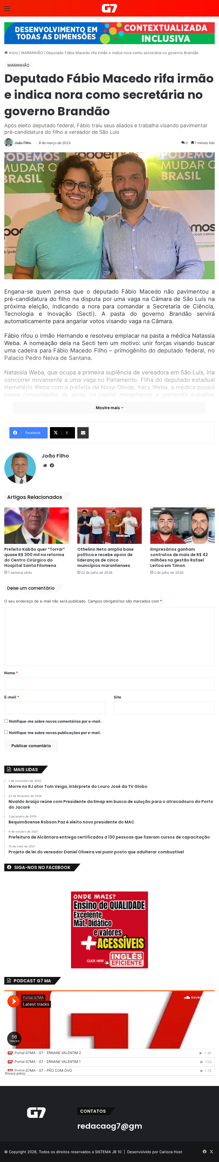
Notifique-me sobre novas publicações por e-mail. (55, 732)
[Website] (45, 465)
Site (117, 697)
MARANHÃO (32, 52)
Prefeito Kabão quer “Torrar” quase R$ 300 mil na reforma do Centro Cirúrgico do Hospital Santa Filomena (34, 557)
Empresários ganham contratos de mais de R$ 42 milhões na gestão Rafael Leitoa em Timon (179, 557)
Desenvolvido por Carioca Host (154, 1151)
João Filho (23, 143)
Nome (11, 673)
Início (13, 52)
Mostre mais (108, 407)
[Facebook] (51, 465)
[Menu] (7, 10)
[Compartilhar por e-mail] (83, 432)
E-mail (11, 697)
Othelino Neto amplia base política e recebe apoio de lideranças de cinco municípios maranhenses (105, 557)
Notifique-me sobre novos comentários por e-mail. (55, 721)
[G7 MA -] (109, 8)
